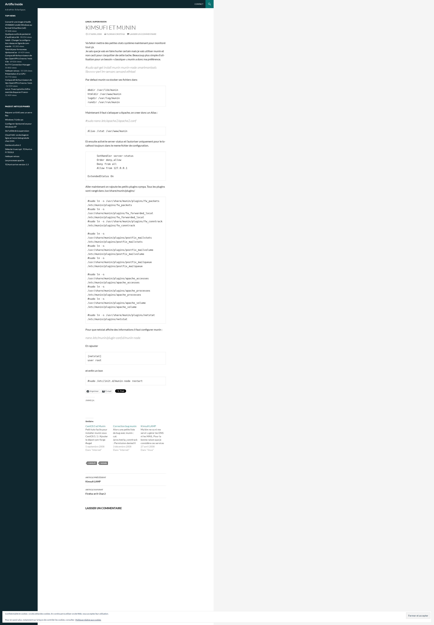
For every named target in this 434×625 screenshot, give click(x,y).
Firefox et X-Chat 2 (95, 491)
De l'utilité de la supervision (17, 131)
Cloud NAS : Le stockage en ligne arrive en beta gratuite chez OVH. (17, 138)
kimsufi (92, 463)
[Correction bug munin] (127, 438)
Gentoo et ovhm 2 (13, 145)
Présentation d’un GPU (15, 74)
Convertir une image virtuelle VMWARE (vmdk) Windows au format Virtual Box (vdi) (18, 25)
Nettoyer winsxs (12, 70)
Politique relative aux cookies (88, 620)
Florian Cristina (115, 34)
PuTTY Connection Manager (17, 64)
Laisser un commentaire (143, 34)
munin (104, 463)
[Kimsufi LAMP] (154, 438)
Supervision (99, 21)
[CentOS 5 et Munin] (99, 438)
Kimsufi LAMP (95, 479)
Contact (199, 4)
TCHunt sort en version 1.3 (17, 164)
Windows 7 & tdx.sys (14, 119)
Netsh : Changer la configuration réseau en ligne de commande (18, 43)
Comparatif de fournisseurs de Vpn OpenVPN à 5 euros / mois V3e (18, 58)
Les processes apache (14, 160)
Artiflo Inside (14, 4)
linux (88, 21)
